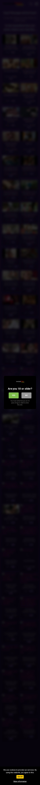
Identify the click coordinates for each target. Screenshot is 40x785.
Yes (13, 395)
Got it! (20, 777)
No (26, 395)
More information (20, 781)
